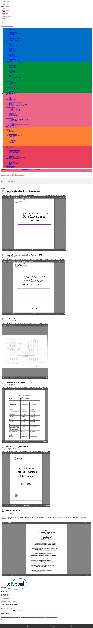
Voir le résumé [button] (6, 513)
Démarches (11, 78)
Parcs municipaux (12, 84)
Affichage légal (12, 39)
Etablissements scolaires (11, 99)
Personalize (75, 626)
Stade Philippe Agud (13, 156)
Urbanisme (8, 73)
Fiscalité (10, 44)
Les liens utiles (9, 143)
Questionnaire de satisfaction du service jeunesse (19, 124)
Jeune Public (11, 131)
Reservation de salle (13, 32)
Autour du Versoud (10, 167)
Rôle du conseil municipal (14, 38)
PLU (10, 75)
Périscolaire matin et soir (14, 113)
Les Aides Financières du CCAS (13, 130)
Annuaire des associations (14, 151)
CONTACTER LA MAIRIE (7, 26)
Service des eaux (12, 65)
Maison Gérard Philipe (13, 163)
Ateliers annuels (12, 121)
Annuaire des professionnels (15, 60)
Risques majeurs (12, 70)
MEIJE (10, 164)
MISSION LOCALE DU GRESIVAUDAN (15, 105)
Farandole (11, 98)
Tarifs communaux (13, 67)
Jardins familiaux (12, 71)
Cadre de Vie (9, 81)
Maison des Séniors (13, 161)
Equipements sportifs (10, 153)
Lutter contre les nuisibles (14, 89)
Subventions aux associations (15, 152)
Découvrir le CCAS (10, 129)
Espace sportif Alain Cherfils (15, 155)
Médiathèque (9, 147)
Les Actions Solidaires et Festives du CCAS (15, 135)
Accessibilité (23, 617)
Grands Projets (9, 61)
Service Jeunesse (9, 118)
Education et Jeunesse (10, 107)
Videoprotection (12, 83)
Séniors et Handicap (13, 134)
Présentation (11, 48)
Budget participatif (13, 45)
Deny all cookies (66, 626)
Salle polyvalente (12, 159)
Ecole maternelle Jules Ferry (15, 102)
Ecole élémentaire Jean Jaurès (15, 103)
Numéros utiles (12, 72)
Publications (8, 145)
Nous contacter (29, 617)
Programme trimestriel (13, 137)
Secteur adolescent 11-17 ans (15, 120)
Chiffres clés (11, 49)
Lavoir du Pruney (12, 55)
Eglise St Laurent (12, 52)
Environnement (9, 87)
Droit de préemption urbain (14, 80)
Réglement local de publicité (15, 77)
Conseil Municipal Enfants (11, 125)
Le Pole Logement (10, 142)
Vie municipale (9, 35)
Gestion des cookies (5, 617)
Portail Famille (9, 126)
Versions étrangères (5, 6)
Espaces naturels (12, 86)
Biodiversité (11, 91)
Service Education (10, 111)
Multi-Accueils (12, 96)
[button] (89, 171)
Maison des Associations (14, 162)
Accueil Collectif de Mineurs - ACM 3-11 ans (18, 119)
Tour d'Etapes (12, 54)
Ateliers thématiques (13, 139)
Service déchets (12, 66)
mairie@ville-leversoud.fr (10, 601)
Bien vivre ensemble (13, 82)
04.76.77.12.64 (6, 598)
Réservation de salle (10, 166)
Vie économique (9, 57)
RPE (10, 97)
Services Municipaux (10, 29)
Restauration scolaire (13, 114)
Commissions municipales (14, 40)
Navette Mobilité (12, 140)
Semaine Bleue (12, 136)
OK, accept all (54, 626)
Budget (10, 43)
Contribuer (54, 617)
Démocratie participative (11, 92)
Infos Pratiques (9, 64)
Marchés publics (41, 617)
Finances (8, 41)
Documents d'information (14, 109)
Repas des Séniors (13, 141)
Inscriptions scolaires (13, 115)
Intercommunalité (12, 51)
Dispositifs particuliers (13, 116)
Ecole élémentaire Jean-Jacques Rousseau (18, 104)
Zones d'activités (12, 59)
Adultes (10, 132)
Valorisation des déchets (14, 88)
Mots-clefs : (3, 181)
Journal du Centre (12, 123)
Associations (8, 148)
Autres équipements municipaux (13, 158)
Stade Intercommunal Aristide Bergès (17, 157)
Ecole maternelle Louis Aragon (15, 100)
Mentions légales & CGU (14, 617)
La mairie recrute (12, 34)
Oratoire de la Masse (13, 56)
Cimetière (11, 68)
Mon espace (35, 617)
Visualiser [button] (12, 194)
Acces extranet (49, 617)
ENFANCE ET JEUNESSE (11, 169)
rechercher (88, 183)
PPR (10, 76)
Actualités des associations (14, 150)
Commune (8, 46)
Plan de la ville (12, 50)
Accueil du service (13, 108)
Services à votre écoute (14, 30)
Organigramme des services (15, 33)
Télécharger (6, 194)
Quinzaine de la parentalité (14, 110)
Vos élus (10, 36)
